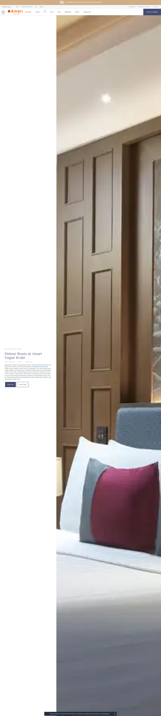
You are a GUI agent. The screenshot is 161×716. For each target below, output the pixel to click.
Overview (28, 12)
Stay (44, 12)
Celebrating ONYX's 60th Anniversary (83, 2)
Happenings (87, 12)
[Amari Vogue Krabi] (15, 12)
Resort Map (22, 384)
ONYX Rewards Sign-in (144, 7)
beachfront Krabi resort (40, 367)
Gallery (37, 12)
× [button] (115, 714)
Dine (51, 12)
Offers (77, 12)
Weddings (68, 12)
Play (58, 12)
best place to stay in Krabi (31, 377)
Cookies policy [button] (105, 713)
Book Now (10, 384)
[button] (7, 7)
